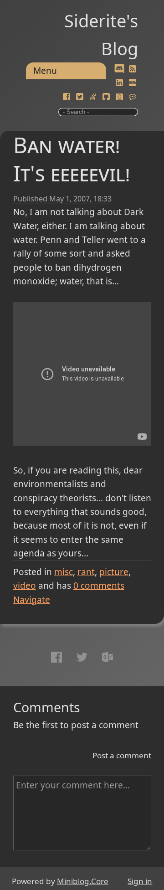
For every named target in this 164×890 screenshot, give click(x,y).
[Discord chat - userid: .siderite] (119, 69)
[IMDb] (132, 83)
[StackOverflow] (92, 97)
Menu (45, 71)
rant (86, 572)
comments (98, 586)
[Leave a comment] (132, 97)
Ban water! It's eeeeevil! (71, 159)
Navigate (31, 600)
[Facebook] (66, 97)
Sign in (140, 881)
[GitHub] (106, 97)
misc (63, 572)
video (24, 586)
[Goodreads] (119, 97)
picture (113, 572)
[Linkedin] (119, 83)
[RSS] (132, 69)
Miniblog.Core (82, 881)
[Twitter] (79, 97)
